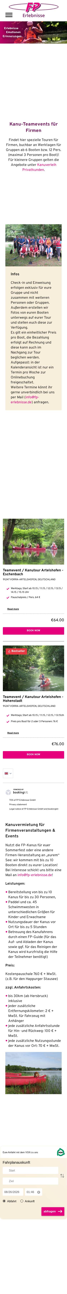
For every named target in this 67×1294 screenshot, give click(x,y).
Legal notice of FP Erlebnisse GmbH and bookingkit (33, 809)
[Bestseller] (33, 668)
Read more (13, 609)
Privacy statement (18, 804)
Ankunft (29, 1201)
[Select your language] (8, 773)
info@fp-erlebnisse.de (35, 875)
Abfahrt (11, 1201)
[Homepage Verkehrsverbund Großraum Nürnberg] (60, 1151)
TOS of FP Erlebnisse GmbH (22, 800)
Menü (9, 15)
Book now (33, 630)
